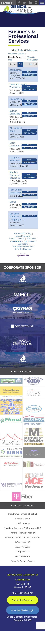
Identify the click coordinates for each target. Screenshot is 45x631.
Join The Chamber (23, 249)
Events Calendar (16, 239)
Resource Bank (17, 99)
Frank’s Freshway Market (22, 532)
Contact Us (23, 244)
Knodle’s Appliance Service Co (15, 175)
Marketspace (31, 50)
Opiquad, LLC (22, 551)
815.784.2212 (6, 3)
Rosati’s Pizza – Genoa (22, 561)
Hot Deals (18, 50)
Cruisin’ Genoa (22, 523)
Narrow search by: (16, 54)
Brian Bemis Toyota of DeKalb (23, 513)
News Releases (23, 236)
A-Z (20, 64)
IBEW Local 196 (22, 542)
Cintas (13, 202)
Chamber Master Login (22, 610)
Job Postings (30, 241)
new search (32, 60)
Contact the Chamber (22, 600)
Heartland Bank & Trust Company (22, 537)
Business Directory (22, 233)
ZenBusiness (16, 70)
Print (35, 64)
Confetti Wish (22, 518)
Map (29, 72)
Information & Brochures (22, 246)
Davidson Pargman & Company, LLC (17, 216)
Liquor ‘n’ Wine (22, 546)
